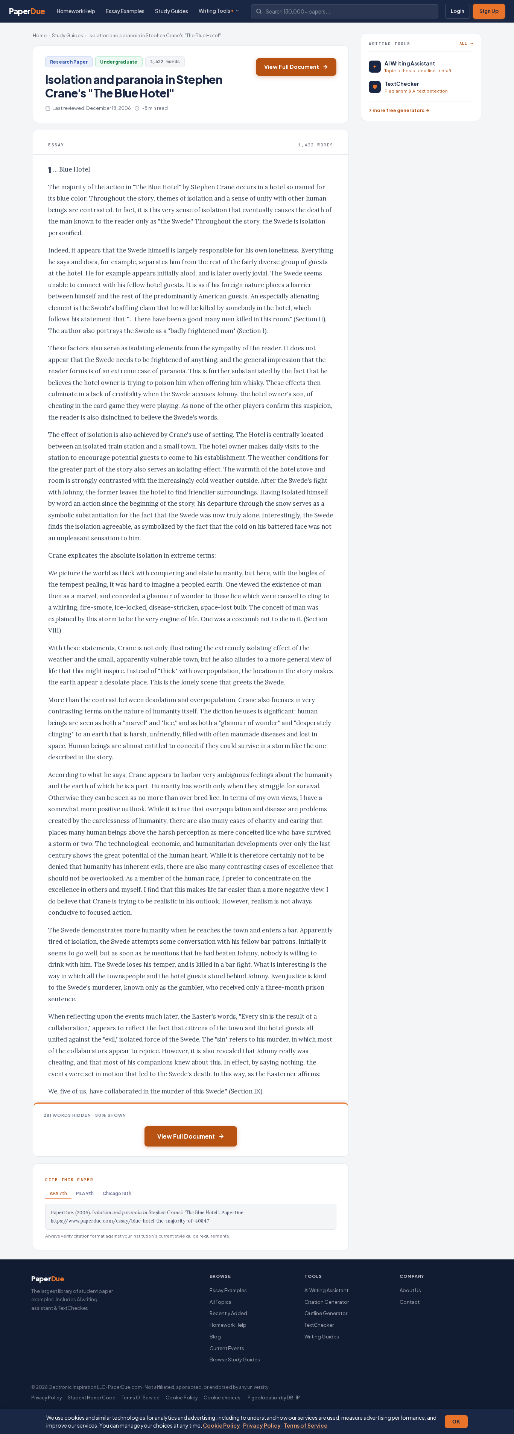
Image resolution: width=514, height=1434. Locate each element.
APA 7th (58, 1193)
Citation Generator (326, 1302)
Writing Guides (321, 1337)
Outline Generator (325, 1313)
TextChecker (319, 1325)
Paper (27, 11)
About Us (410, 1290)
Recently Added (228, 1313)
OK (456, 1422)
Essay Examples (125, 11)
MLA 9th (85, 1193)
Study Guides (171, 11)
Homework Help (76, 11)
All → (466, 43)
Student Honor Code (92, 1398)
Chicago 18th (117, 1193)
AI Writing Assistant (326, 1290)
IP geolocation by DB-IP (273, 1398)
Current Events (227, 1348)
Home (40, 35)
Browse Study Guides (235, 1359)
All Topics (220, 1302)
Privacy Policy (262, 1425)
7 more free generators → (399, 110)
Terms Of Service (141, 1398)
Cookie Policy (221, 1425)
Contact (410, 1302)
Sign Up (489, 11)
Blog (215, 1337)
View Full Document (291, 66)
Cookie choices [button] (222, 1398)
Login (457, 11)
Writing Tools (214, 11)
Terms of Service (305, 1425)
